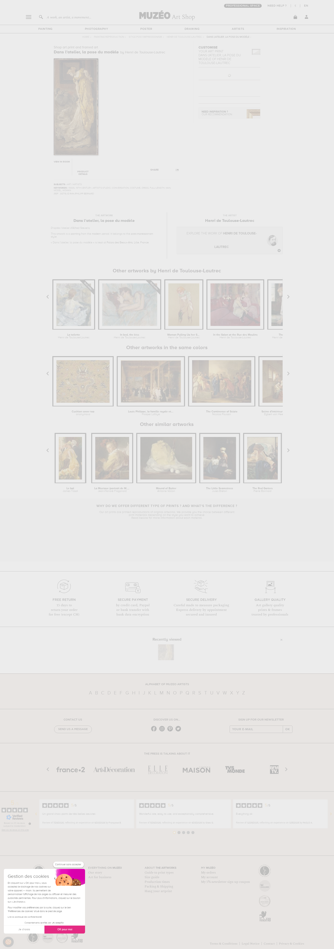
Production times (157, 881)
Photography (96, 29)
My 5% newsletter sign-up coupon (225, 881)
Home (85, 37)
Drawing (192, 29)
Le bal (70, 489)
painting (75, 234)
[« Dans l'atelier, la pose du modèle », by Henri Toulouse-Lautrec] (166, 652)
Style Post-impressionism (145, 37)
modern (96, 234)
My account (209, 877)
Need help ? (277, 6)
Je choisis (24, 929)
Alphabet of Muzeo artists (167, 684)
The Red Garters (262, 489)
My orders (208, 872)
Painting (45, 29)
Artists (238, 29)
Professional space (243, 6)
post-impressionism (142, 234)
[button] (8, 942)
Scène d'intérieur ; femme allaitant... (278, 413)
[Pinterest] (171, 731)
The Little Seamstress (219, 489)
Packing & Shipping (159, 886)
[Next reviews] (331, 814)
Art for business (99, 877)
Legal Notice (251, 943)
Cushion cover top (83, 413)
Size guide (152, 877)
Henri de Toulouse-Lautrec (184, 37)
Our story (95, 872)
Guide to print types (159, 872)
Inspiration (286, 29)
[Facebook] (155, 731)
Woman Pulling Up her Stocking (183, 336)
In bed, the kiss (129, 336)
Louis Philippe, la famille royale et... (150, 413)
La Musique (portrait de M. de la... (112, 489)
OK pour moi (64, 929)
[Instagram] (163, 731)
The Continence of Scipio (221, 413)
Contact (269, 943)
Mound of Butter (166, 489)
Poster (146, 29)
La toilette (73, 336)
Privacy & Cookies (291, 943)
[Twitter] (179, 731)
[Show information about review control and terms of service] (29, 823)
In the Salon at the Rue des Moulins (235, 336)
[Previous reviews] (36, 814)
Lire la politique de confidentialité (25, 917)
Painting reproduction (109, 37)
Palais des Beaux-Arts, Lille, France (128, 242)
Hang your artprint (158, 891)
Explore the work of (222, 240)
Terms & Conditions (224, 943)
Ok (287, 729)
